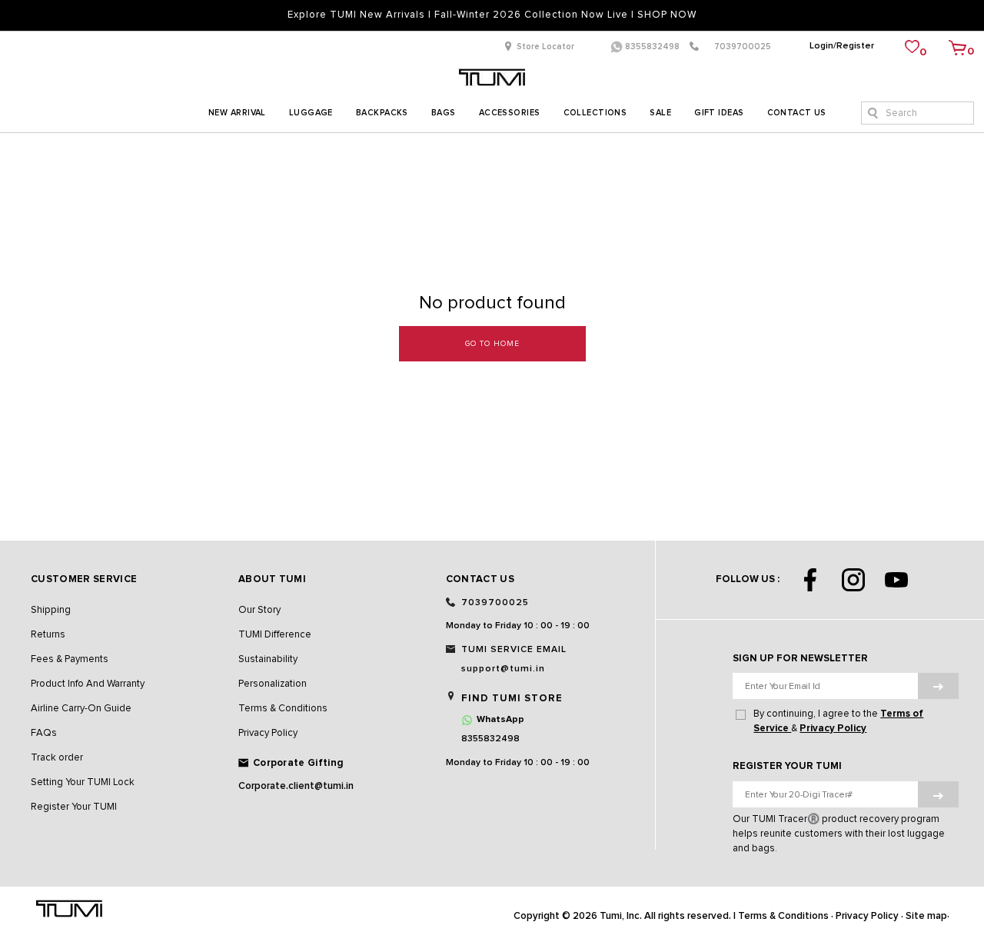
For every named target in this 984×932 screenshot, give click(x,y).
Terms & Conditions (282, 709)
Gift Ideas (718, 112)
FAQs (44, 733)
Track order (57, 758)
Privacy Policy (268, 733)
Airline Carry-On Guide (81, 709)
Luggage (311, 112)
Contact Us (796, 112)
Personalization (272, 684)
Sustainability (268, 659)
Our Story (259, 610)
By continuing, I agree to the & (838, 721)
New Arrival (237, 112)
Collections (595, 112)
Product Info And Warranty (88, 684)
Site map (926, 916)
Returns (48, 635)
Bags (443, 112)
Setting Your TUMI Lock (83, 782)
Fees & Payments (69, 659)
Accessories (509, 112)
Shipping (51, 610)
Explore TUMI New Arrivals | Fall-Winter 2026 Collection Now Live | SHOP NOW (492, 15)
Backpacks (382, 112)
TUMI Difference (274, 635)
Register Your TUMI (74, 807)
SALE (660, 112)
